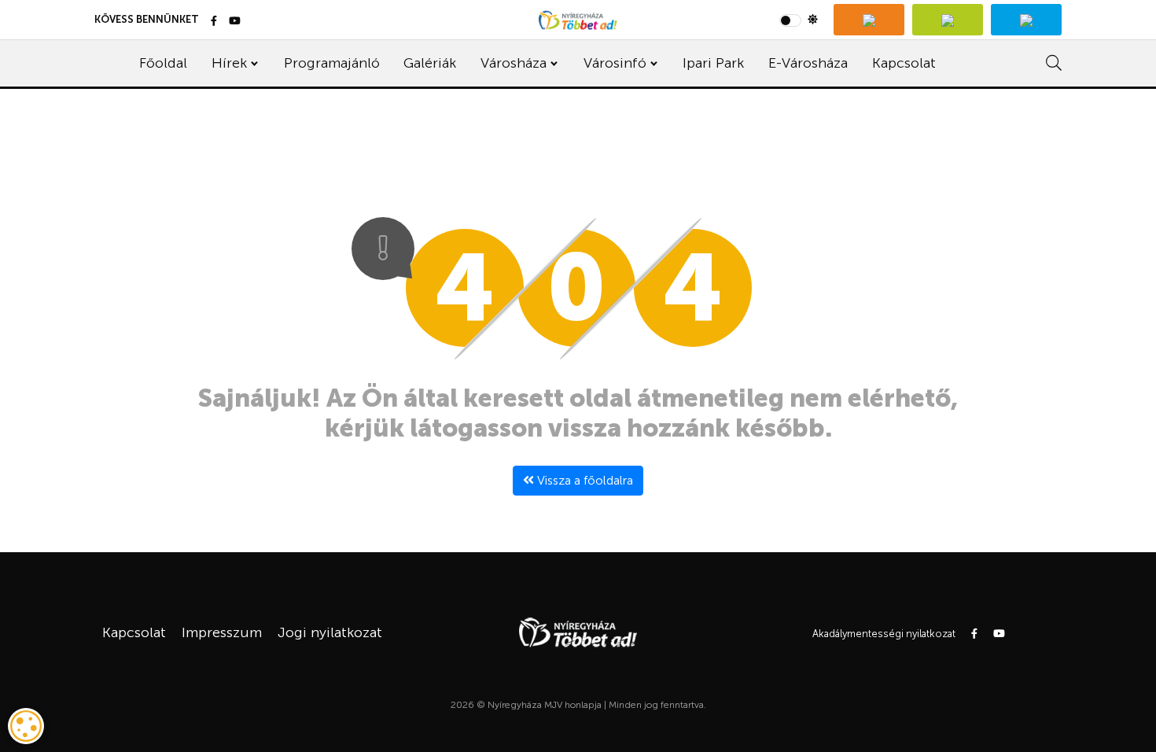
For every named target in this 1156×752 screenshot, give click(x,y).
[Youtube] (235, 21)
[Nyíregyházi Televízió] (869, 19)
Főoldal (163, 63)
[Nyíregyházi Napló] (947, 19)
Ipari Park (713, 63)
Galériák (429, 63)
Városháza (513, 63)
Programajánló (332, 63)
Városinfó (615, 63)
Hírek (229, 63)
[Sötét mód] (798, 19)
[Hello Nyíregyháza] (1026, 19)
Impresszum (222, 632)
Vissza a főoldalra (583, 480)
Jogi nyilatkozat (330, 632)
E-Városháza (808, 63)
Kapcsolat (904, 63)
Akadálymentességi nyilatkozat (883, 634)
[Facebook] (214, 21)
